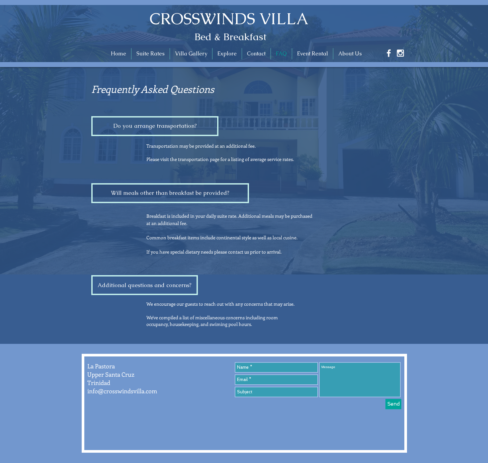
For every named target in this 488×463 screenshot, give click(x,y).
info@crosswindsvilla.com (122, 391)
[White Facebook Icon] (389, 53)
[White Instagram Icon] (400, 53)
